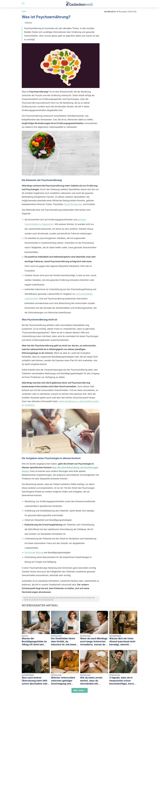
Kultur (24, 11)
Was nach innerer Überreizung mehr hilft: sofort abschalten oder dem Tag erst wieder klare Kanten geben (35, 680)
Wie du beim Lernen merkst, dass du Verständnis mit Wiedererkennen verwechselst (91, 680)
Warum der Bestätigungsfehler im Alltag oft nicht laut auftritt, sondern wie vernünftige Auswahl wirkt (34, 641)
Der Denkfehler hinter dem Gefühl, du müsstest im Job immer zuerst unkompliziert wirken (64, 641)
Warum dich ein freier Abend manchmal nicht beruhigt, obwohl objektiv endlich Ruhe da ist (123, 641)
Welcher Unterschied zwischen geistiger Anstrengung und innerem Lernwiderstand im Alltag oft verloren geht (65, 680)
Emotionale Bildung (34, 552)
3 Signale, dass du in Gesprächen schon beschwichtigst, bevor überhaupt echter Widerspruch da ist (122, 680)
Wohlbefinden (115, 636)
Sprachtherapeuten (73, 204)
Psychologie (56, 636)
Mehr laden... (79, 690)
